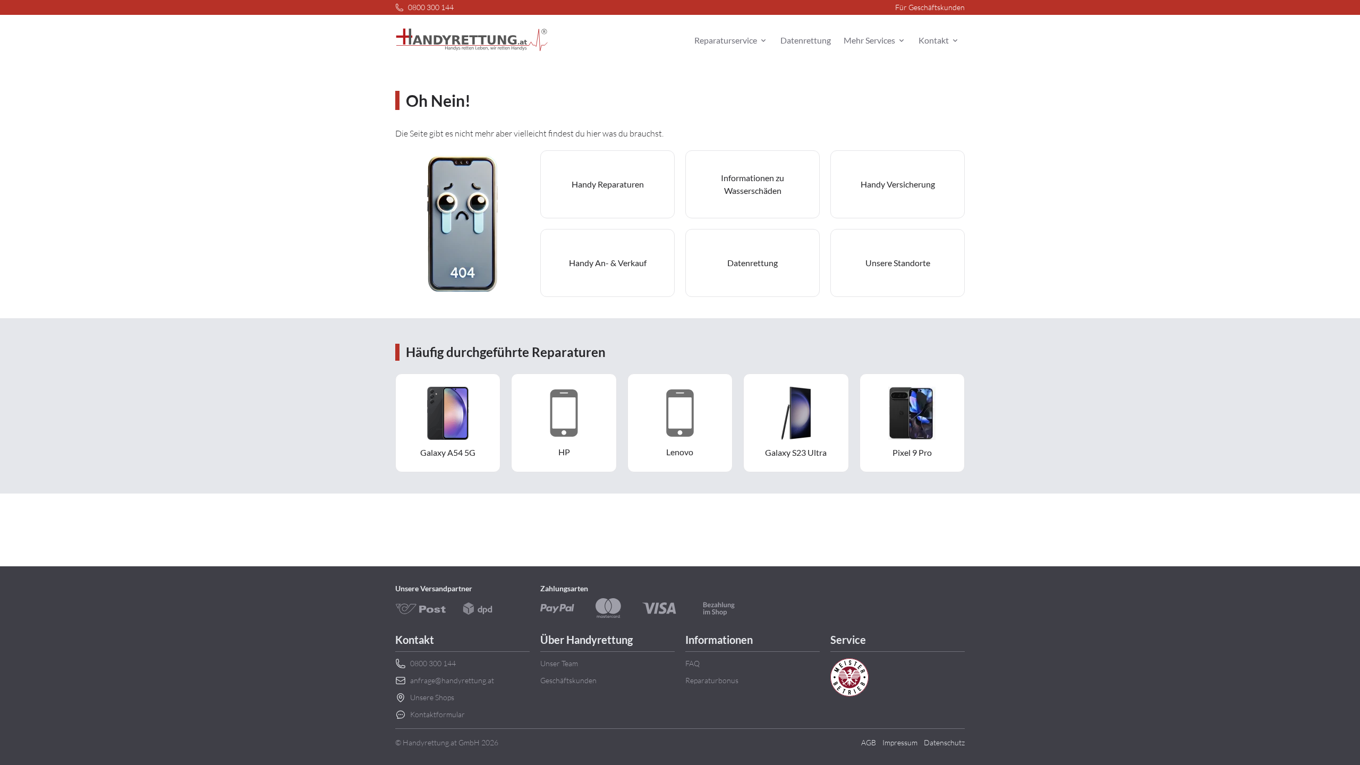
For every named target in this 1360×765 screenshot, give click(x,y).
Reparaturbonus (711, 680)
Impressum (899, 742)
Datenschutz (944, 742)
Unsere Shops (432, 697)
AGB (868, 742)
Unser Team (559, 663)
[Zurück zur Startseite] (471, 40)
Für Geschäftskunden (930, 7)
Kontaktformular (437, 714)
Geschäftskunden (568, 680)
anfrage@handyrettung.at (452, 680)
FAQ (692, 663)
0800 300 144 (431, 7)
